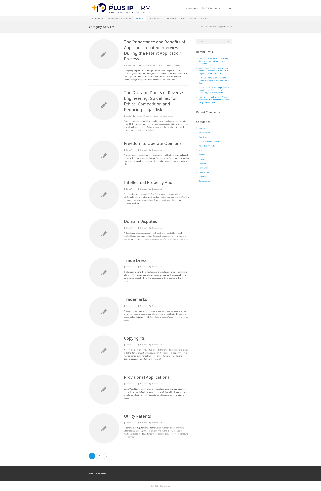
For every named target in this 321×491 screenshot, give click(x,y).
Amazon (201, 128)
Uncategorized (204, 181)
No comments (174, 65)
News (200, 150)
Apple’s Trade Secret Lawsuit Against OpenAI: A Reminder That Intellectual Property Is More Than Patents (213, 71)
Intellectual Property (143, 65)
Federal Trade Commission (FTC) (211, 141)
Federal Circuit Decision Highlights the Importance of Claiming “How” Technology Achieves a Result (213, 90)
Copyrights (202, 137)
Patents (154, 65)
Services (161, 65)
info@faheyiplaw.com (213, 8)
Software (202, 163)
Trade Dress (203, 168)
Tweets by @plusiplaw (97, 473)
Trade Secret (203, 172)
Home (202, 27)
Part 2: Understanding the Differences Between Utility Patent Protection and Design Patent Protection (213, 100)
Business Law (204, 132)
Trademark (202, 176)
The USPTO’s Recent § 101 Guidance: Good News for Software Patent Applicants (213, 61)
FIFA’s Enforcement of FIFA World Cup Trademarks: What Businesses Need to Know (214, 80)
